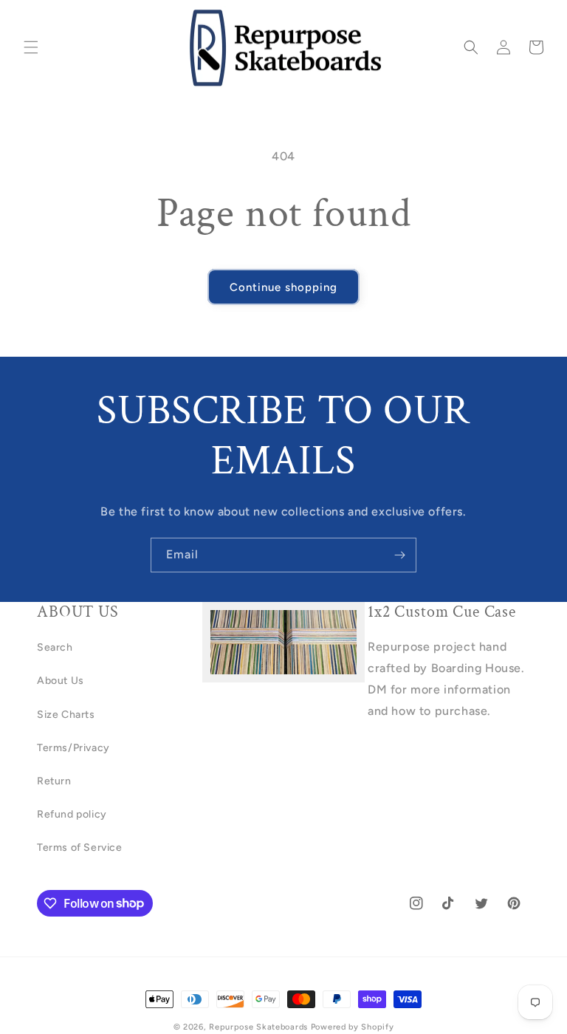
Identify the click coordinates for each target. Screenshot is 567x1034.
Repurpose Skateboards (258, 1027)
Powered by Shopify (352, 1027)
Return (54, 781)
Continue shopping (283, 287)
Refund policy (72, 814)
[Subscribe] (399, 555)
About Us (60, 680)
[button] (31, 47)
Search (55, 647)
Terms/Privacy (73, 748)
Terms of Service (80, 847)
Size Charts (66, 714)
